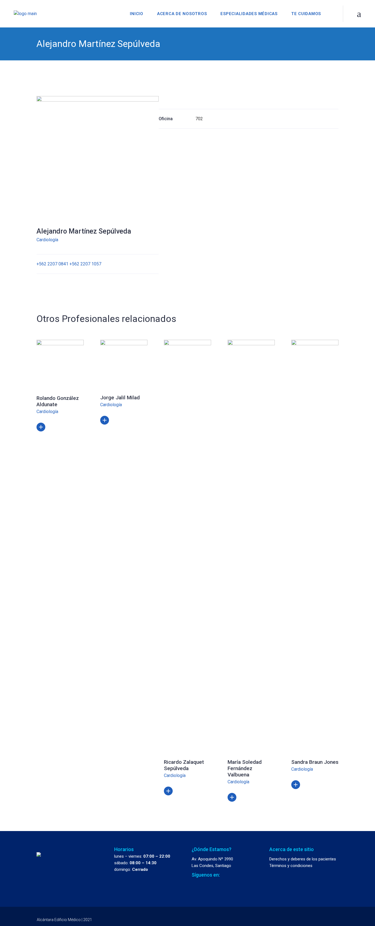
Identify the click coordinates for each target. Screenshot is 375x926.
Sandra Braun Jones (314, 762)
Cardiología (47, 239)
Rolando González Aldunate (58, 401)
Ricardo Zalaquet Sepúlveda (184, 765)
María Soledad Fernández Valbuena (245, 768)
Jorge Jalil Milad (120, 397)
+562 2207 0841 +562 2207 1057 (69, 263)
